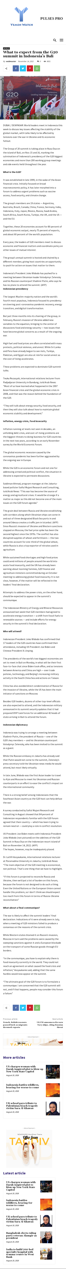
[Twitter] (23, 68)
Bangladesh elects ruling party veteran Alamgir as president (21, 1236)
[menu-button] (61, 40)
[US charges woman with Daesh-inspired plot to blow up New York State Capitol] (53, 1072)
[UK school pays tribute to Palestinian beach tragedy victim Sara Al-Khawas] (53, 1108)
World (6, 48)
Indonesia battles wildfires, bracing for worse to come (22, 1086)
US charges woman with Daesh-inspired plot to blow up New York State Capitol (24, 1069)
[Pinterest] (30, 68)
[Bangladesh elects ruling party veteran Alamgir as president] (46, 1237)
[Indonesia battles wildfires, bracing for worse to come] (53, 1090)
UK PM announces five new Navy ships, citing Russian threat (50, 1025)
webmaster (11, 61)
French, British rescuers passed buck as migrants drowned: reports (15, 1025)
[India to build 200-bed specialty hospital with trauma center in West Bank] (46, 1254)
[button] (54, 40)
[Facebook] (16, 68)
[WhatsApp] (37, 68)
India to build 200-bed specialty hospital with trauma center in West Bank (20, 1253)
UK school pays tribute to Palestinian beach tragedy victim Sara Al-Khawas (22, 1106)
